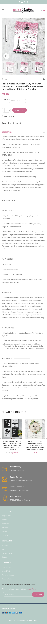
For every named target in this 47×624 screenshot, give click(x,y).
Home (4, 79)
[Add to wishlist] (19, 422)
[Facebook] (8, 123)
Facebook (19, 2)
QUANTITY (4, 100)
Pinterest (27, 2)
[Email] (17, 123)
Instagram (24, 2)
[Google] (14, 123)
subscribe (38, 594)
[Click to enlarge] (6, 56)
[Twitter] (11, 123)
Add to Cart (20, 110)
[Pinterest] (20, 123)
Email (21, 2)
